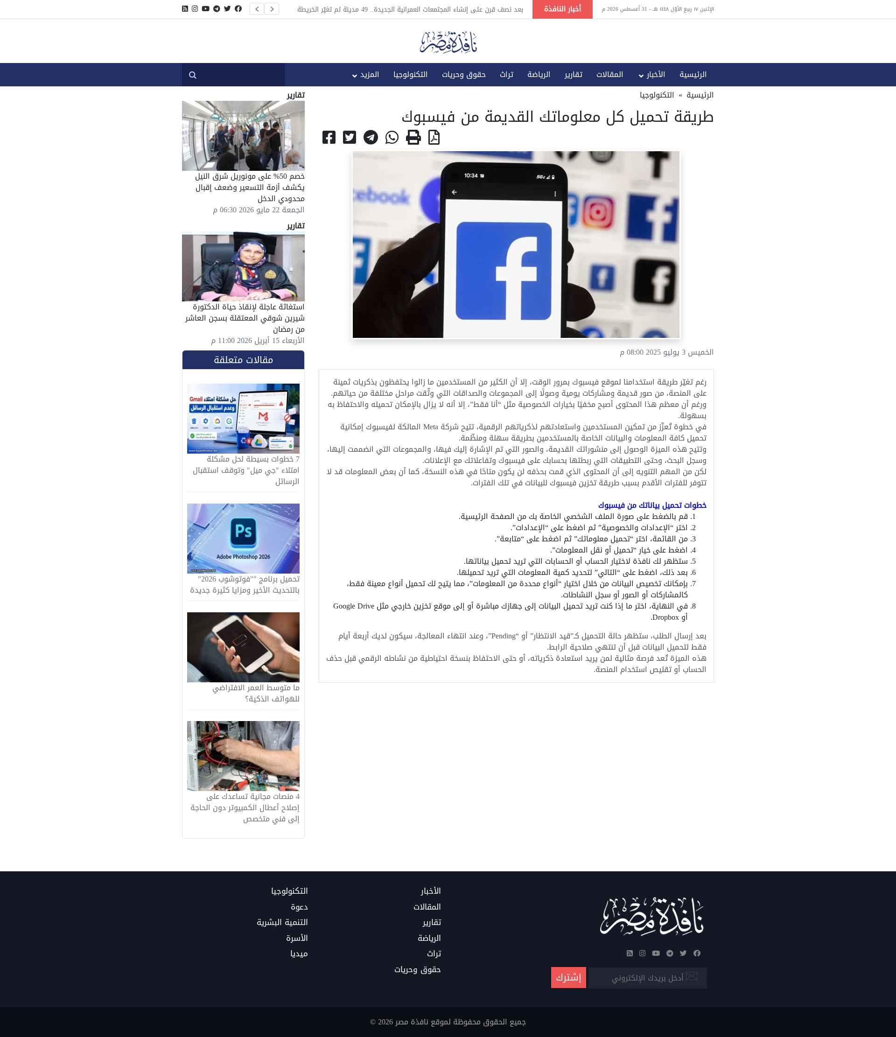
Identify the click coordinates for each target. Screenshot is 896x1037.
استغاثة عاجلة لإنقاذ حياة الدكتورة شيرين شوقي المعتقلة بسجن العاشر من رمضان (245, 318)
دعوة (299, 907)
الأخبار (656, 74)
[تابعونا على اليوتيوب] (206, 8)
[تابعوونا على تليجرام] (216, 8)
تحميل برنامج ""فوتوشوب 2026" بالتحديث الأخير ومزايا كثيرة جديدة (245, 585)
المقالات (609, 74)
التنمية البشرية (282, 923)
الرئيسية (693, 74)
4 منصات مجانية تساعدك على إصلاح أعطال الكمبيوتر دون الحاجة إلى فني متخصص (245, 808)
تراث (506, 74)
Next (271, 9)
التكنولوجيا (410, 74)
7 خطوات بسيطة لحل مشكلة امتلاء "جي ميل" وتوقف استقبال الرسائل (246, 470)
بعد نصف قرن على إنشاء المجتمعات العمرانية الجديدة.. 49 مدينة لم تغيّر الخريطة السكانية (410, 9)
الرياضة (539, 74)
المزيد (369, 74)
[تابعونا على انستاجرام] (195, 8)
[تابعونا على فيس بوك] (238, 8)
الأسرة (297, 938)
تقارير (573, 74)
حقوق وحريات (464, 74)
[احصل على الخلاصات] (185, 8)
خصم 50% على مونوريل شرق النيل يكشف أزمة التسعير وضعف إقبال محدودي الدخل (250, 187)
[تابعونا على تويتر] (227, 8)
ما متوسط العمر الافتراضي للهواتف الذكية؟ (256, 693)
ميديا (299, 954)
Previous (256, 9)
